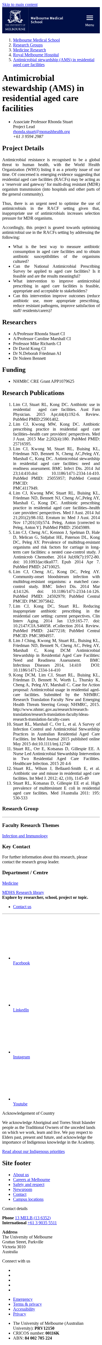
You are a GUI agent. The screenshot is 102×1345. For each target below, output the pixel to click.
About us (21, 1174)
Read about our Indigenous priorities (33, 1151)
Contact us (22, 906)
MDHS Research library (23, 892)
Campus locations (28, 1199)
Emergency (23, 1299)
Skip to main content (20, 4)
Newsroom (22, 1189)
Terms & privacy (27, 1304)
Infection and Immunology (25, 836)
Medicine (10, 883)
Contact (19, 1194)
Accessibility (24, 1309)
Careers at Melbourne (31, 1179)
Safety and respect (28, 1184)
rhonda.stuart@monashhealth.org (41, 131)
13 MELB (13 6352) (33, 1217)
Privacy (19, 1314)
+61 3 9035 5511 (42, 1222)
